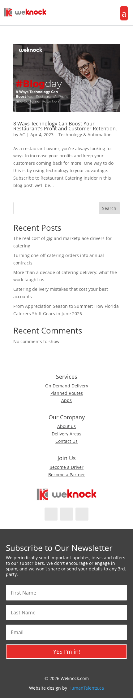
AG (22, 134)
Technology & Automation (85, 134)
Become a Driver (66, 467)
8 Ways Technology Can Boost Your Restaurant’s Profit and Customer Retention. (65, 126)
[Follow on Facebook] (51, 514)
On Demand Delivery (66, 386)
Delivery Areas (66, 434)
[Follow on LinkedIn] (81, 514)
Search (109, 208)
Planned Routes (66, 393)
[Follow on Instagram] (66, 514)
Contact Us (66, 441)
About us (66, 426)
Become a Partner (66, 475)
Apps (66, 400)
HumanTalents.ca (86, 688)
